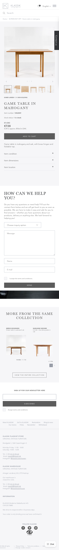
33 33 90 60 (14, 454)
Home (5, 19)
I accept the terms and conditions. (21, 278)
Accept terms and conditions (18, 410)
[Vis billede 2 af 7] (16, 89)
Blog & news (48, 422)
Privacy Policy (20, 546)
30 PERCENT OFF (15, 19)
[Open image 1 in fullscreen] (29, 52)
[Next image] (52, 81)
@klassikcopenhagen (18, 458)
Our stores (12, 425)
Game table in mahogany (31, 19)
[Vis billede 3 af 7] (25, 89)
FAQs (22, 425)
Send (29, 285)
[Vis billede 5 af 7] (42, 89)
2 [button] (54, 365)
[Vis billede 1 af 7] (8, 89)
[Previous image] (6, 81)
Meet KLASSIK (8, 422)
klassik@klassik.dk (14, 456)
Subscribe (29, 404)
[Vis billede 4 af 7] (33, 89)
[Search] (4, 13)
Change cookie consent (23, 548)
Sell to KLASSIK (23, 422)
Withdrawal (43, 425)
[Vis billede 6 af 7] (50, 89)
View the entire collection (29, 375)
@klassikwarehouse (18, 488)
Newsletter (31, 425)
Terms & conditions (33, 546)
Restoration (36, 422)
